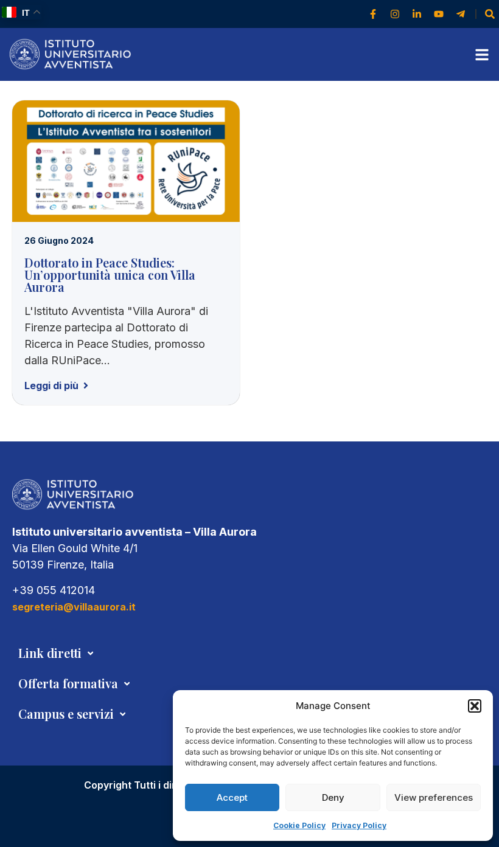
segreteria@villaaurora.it (74, 607)
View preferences (433, 797)
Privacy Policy (359, 825)
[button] (475, 706)
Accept (232, 797)
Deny (333, 797)
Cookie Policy (299, 825)
